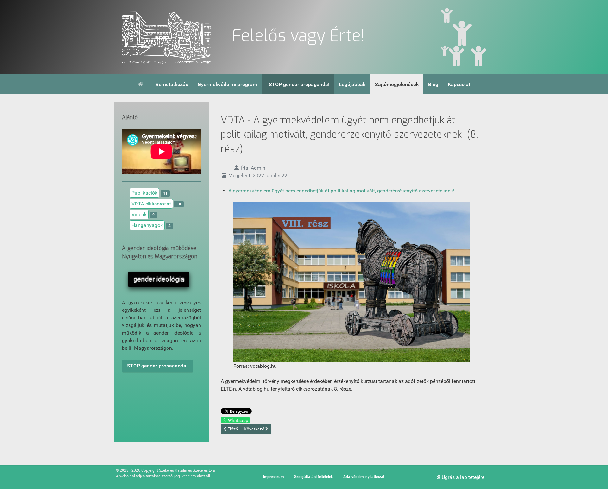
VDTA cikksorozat (151, 204)
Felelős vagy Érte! (298, 36)
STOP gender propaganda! (157, 366)
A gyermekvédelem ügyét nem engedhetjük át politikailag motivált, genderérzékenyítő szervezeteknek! (341, 191)
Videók (139, 214)
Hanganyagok (147, 225)
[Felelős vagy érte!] (166, 37)
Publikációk (144, 193)
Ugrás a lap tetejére (462, 477)
